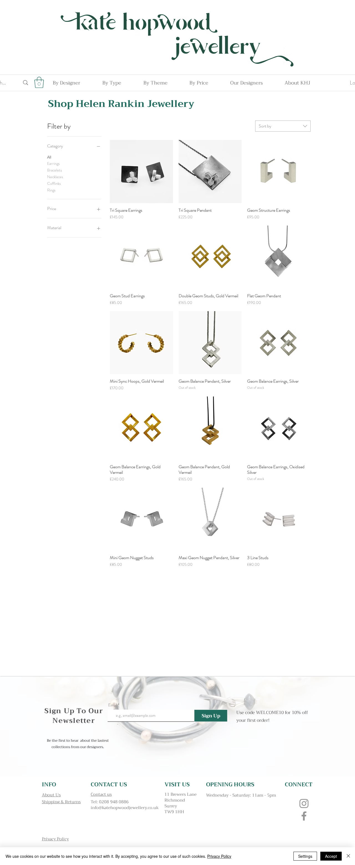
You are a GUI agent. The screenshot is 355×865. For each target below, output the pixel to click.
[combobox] (283, 126)
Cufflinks (54, 183)
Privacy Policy (219, 856)
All (49, 157)
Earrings (53, 163)
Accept (331, 856)
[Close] (348, 856)
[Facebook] (304, 816)
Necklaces (55, 177)
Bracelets (54, 170)
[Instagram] (304, 803)
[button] (39, 82)
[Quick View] (141, 171)
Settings (305, 856)
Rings (51, 190)
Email (112, 705)
